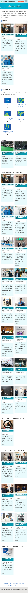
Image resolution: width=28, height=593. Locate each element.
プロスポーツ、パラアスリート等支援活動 (21, 118)
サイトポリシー (7, 583)
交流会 (7, 104)
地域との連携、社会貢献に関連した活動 (7, 132)
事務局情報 (21, 583)
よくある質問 (15, 583)
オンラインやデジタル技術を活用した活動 (7, 118)
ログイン (21, 1)
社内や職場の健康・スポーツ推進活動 (21, 105)
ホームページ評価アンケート (14, 585)
